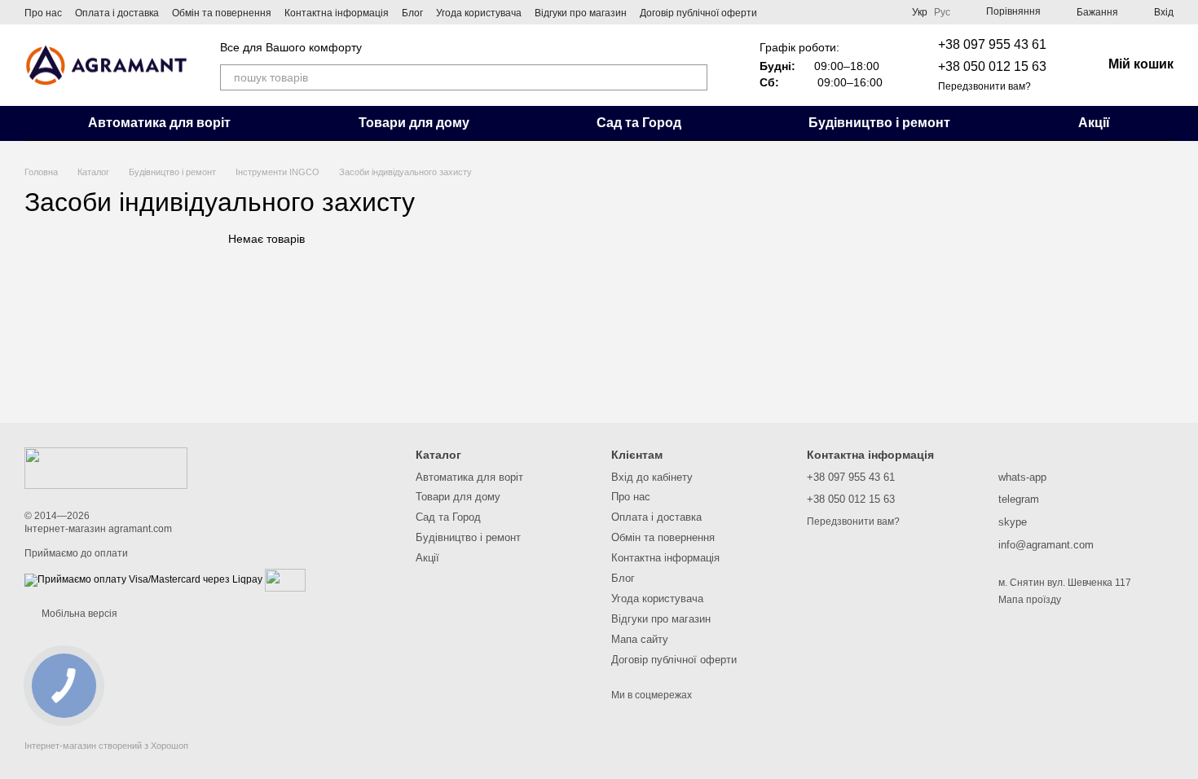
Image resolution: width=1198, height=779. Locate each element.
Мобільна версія (78, 613)
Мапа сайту (639, 639)
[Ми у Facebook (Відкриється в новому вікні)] (779, 12)
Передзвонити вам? (984, 86)
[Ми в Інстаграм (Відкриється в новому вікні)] (799, 12)
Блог (412, 13)
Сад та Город (639, 123)
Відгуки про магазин (581, 13)
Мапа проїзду (1029, 599)
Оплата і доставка (117, 13)
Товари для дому (414, 123)
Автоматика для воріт (159, 123)
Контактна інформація (336, 13)
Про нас (43, 13)
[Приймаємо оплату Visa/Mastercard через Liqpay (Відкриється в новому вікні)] (143, 579)
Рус (942, 12)
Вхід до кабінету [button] (652, 477)
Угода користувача (479, 13)
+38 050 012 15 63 (992, 66)
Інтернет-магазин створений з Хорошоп (106, 745)
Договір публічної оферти (698, 13)
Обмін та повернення (221, 13)
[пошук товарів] (694, 77)
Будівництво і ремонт (879, 123)
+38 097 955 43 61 (992, 44)
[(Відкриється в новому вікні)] (285, 579)
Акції (1094, 123)
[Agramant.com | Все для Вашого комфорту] (105, 467)
